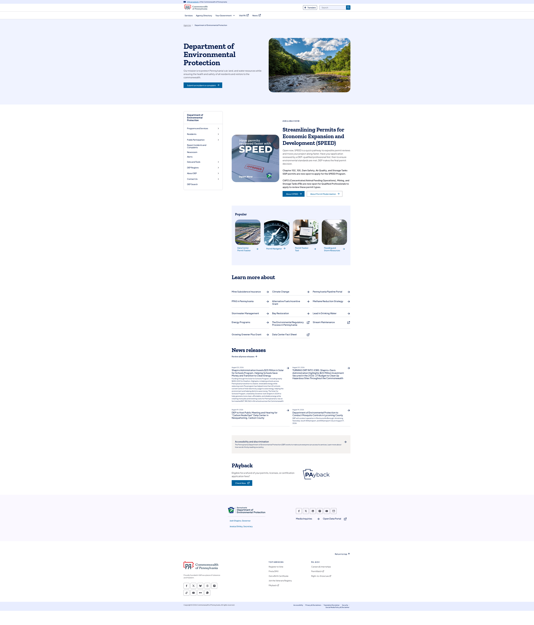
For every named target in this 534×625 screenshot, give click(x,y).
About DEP (192, 173)
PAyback (273, 585)
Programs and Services (197, 128)
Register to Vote (276, 567)
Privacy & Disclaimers (313, 605)
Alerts (189, 156)
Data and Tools (193, 162)
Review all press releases (243, 356)
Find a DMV (274, 571)
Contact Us (192, 179)
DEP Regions (193, 167)
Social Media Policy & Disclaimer (337, 607)
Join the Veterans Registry (280, 580)
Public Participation (196, 140)
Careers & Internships (321, 567)
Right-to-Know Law (320, 576)
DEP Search (192, 184)
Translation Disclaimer (332, 605)
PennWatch (316, 571)
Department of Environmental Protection (195, 118)
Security (345, 605)
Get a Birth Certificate (278, 576)
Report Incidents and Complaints (196, 146)
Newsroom (192, 152)
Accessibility (298, 605)
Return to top (341, 554)
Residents (191, 134)
